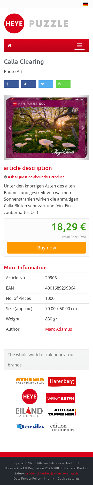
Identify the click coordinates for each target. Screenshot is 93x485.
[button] (10, 127)
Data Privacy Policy (27, 478)
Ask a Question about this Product (36, 176)
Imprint (49, 478)
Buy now (46, 248)
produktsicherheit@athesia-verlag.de (52, 473)
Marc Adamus (58, 329)
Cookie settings (69, 478)
